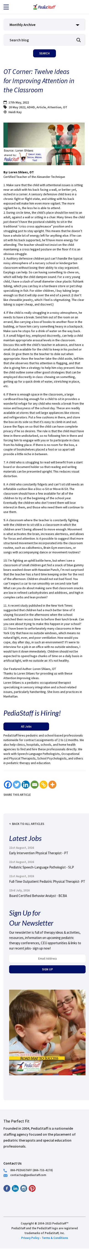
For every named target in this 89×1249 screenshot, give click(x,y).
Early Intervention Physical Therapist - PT (38, 853)
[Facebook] (8, 785)
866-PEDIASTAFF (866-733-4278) (31, 1170)
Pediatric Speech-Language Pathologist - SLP (41, 867)
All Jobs (26, 726)
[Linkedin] (26, 785)
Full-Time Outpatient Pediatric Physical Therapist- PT (47, 881)
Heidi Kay (15, 112)
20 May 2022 (17, 107)
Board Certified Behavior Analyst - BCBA (38, 895)
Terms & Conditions (55, 1238)
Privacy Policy (30, 1238)
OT (65, 107)
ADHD (31, 107)
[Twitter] (17, 785)
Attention (54, 107)
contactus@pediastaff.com (28, 1175)
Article (41, 107)
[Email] (35, 785)
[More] (52, 785)
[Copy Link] (43, 785)
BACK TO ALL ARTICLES (28, 824)
